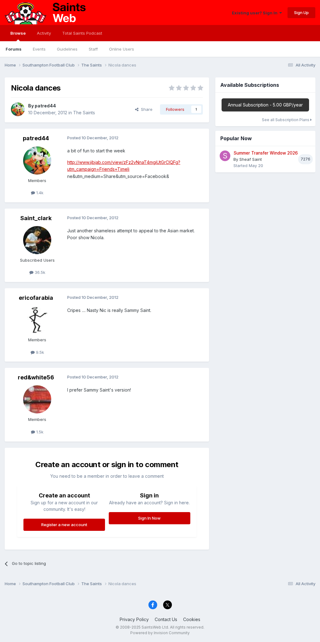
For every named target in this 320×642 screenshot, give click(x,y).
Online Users (121, 49)
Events (39, 49)
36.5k (39, 272)
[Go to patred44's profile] (18, 109)
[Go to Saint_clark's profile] (37, 240)
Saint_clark (36, 218)
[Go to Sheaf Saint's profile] (225, 156)
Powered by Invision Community (160, 632)
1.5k (39, 431)
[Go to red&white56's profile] (37, 399)
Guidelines (67, 49)
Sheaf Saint (250, 159)
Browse (18, 33)
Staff (93, 49)
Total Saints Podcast (82, 33)
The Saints (84, 112)
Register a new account (64, 524)
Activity (44, 33)
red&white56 (36, 377)
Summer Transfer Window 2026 (265, 153)
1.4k (39, 192)
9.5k (39, 352)
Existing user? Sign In (255, 12)
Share (145, 109)
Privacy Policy (134, 619)
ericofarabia (36, 297)
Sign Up (301, 12)
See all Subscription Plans (286, 119)
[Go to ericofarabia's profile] (37, 320)
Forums (14, 49)
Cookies (191, 619)
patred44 (45, 105)
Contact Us (166, 619)
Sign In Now (149, 518)
